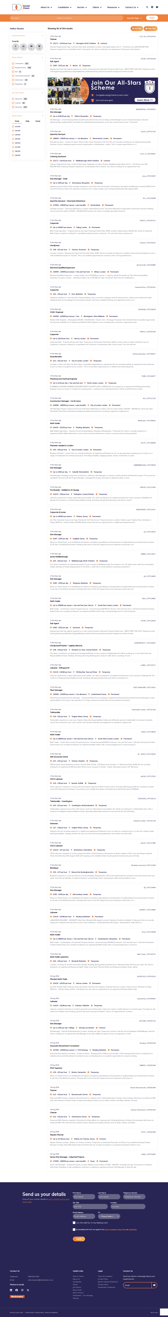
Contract (19, 103)
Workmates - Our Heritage (83, 1295)
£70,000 (17, 147)
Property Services (23, 67)
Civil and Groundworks (24, 76)
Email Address (78, 1212)
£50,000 (17, 139)
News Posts (77, 1290)
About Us (76, 1279)
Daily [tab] (27, 121)
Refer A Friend (78, 1293)
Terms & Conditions (110, 1229)
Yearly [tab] (17, 121)
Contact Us (130, 7)
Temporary (21, 99)
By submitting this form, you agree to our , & (106, 1229)
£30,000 (17, 130)
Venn (156, 1312)
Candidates (63, 7)
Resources (112, 7)
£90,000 (17, 155)
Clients (96, 7)
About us (45, 7)
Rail (17, 72)
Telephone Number (130, 1193)
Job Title (76, 1203)
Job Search (77, 1287)
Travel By (15, 41)
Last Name (102, 1193)
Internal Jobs (21, 80)
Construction (21, 63)
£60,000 (17, 143)
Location (114, 1203)
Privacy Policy (122, 1229)
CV (99, 1212)
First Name (77, 1193)
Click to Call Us (78, 1276)
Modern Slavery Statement (108, 1282)
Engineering (20, 84)
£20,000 (17, 126)
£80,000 (17, 151)
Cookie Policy (132, 1229)
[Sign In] (152, 7)
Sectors (81, 7)
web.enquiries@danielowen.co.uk (40, 1280)
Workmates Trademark (106, 1287)
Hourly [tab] (38, 121)
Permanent (20, 107)
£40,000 (17, 135)
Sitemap (76, 1298)
